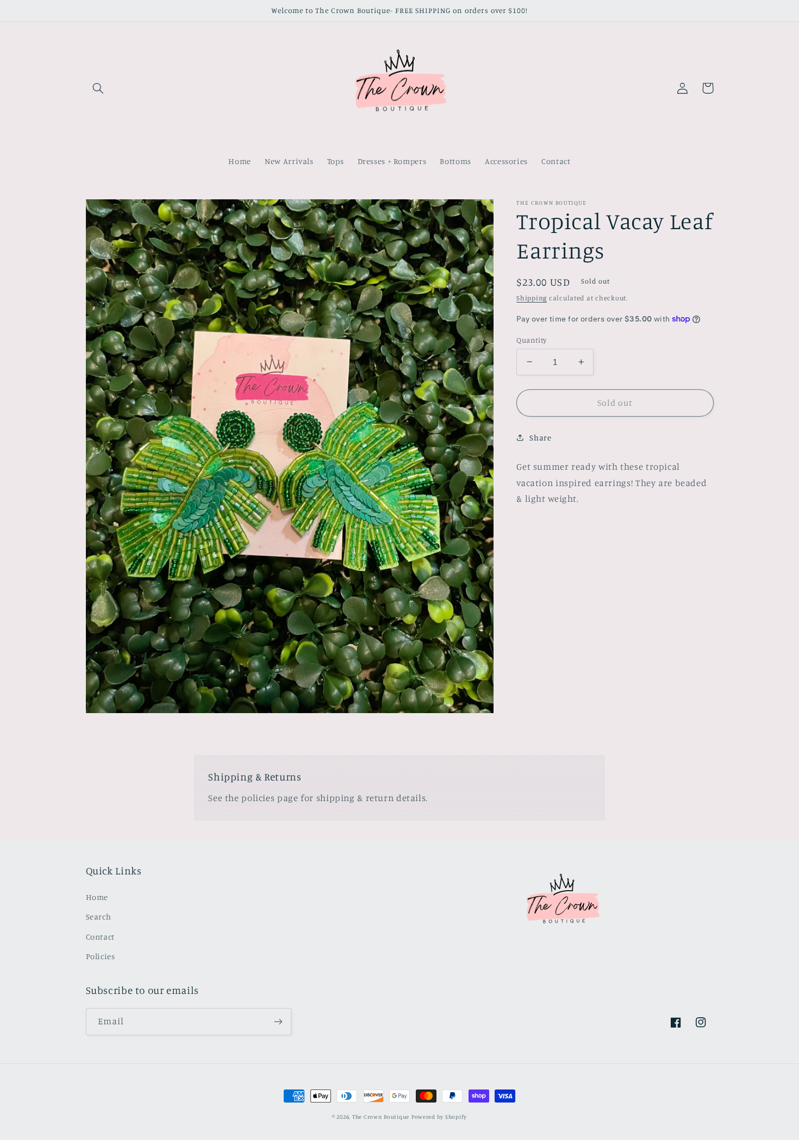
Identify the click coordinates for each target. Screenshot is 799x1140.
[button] (98, 87)
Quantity (531, 339)
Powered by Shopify (439, 1116)
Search (98, 916)
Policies (100, 956)
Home (97, 897)
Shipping (531, 298)
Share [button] (540, 437)
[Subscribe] (277, 1021)
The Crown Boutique (380, 1116)
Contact (100, 936)
